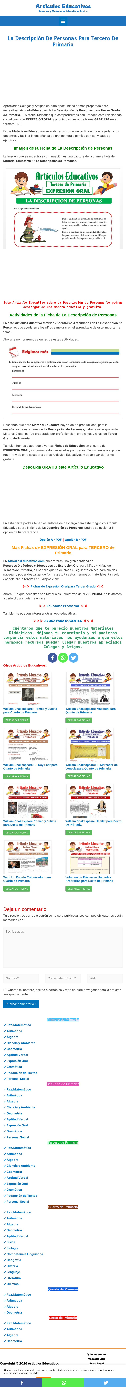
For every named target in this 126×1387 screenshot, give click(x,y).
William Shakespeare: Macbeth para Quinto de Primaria (90, 710)
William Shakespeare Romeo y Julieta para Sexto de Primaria (29, 822)
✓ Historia (10, 1266)
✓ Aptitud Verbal (15, 1055)
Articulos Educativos (63, 6)
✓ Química (11, 1284)
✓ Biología (10, 1248)
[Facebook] (52, 658)
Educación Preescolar (63, 606)
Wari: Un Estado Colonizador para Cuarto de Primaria (27, 879)
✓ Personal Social (16, 1078)
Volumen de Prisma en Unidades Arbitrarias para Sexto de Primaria (89, 879)
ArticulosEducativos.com (26, 561)
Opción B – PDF (76, 539)
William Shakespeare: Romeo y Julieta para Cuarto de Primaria (30, 710)
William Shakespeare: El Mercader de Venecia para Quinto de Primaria (91, 766)
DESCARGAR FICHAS (16, 720)
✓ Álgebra (10, 1037)
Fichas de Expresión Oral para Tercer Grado (63, 586)
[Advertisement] (63, 79)
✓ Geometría (12, 1049)
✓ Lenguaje (11, 1272)
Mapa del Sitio (96, 1358)
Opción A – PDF (51, 539)
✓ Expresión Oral (15, 1061)
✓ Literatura (12, 1278)
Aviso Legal (96, 1363)
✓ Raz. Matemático (17, 1025)
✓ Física (9, 1242)
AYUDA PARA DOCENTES (63, 621)
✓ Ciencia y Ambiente (19, 1043)
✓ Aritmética (12, 1031)
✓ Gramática (12, 1067)
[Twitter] (73, 658)
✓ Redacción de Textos (20, 1073)
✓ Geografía (12, 1260)
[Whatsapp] (63, 658)
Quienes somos (96, 1354)
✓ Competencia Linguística (23, 1254)
